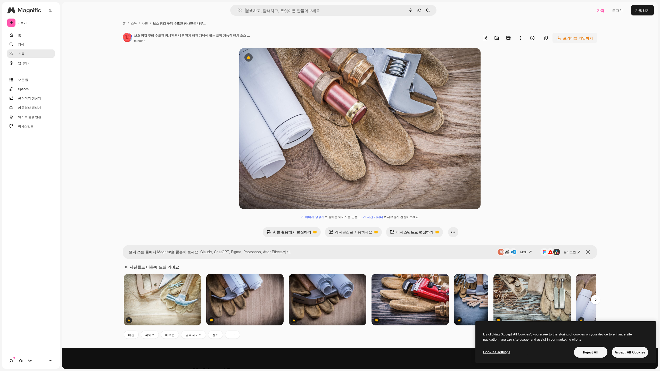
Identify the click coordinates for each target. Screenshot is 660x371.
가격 (600, 10)
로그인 (617, 10)
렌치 (215, 334)
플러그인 (570, 252)
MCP (523, 252)
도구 (232, 334)
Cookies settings (496, 351)
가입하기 (642, 10)
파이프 (149, 334)
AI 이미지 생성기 (312, 216)
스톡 (134, 23)
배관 (131, 334)
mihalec (139, 40)
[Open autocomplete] (237, 10)
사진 (145, 23)
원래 (269, 58)
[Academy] (20, 361)
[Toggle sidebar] (50, 10)
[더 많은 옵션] (520, 38)
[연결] (11, 361)
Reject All (590, 352)
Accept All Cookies (630, 352)
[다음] (595, 299)
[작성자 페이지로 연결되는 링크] (127, 38)
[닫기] (588, 252)
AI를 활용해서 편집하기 (289, 233)
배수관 (170, 334)
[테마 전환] (30, 361)
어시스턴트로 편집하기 (411, 233)
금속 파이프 (193, 334)
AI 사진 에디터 (373, 216)
